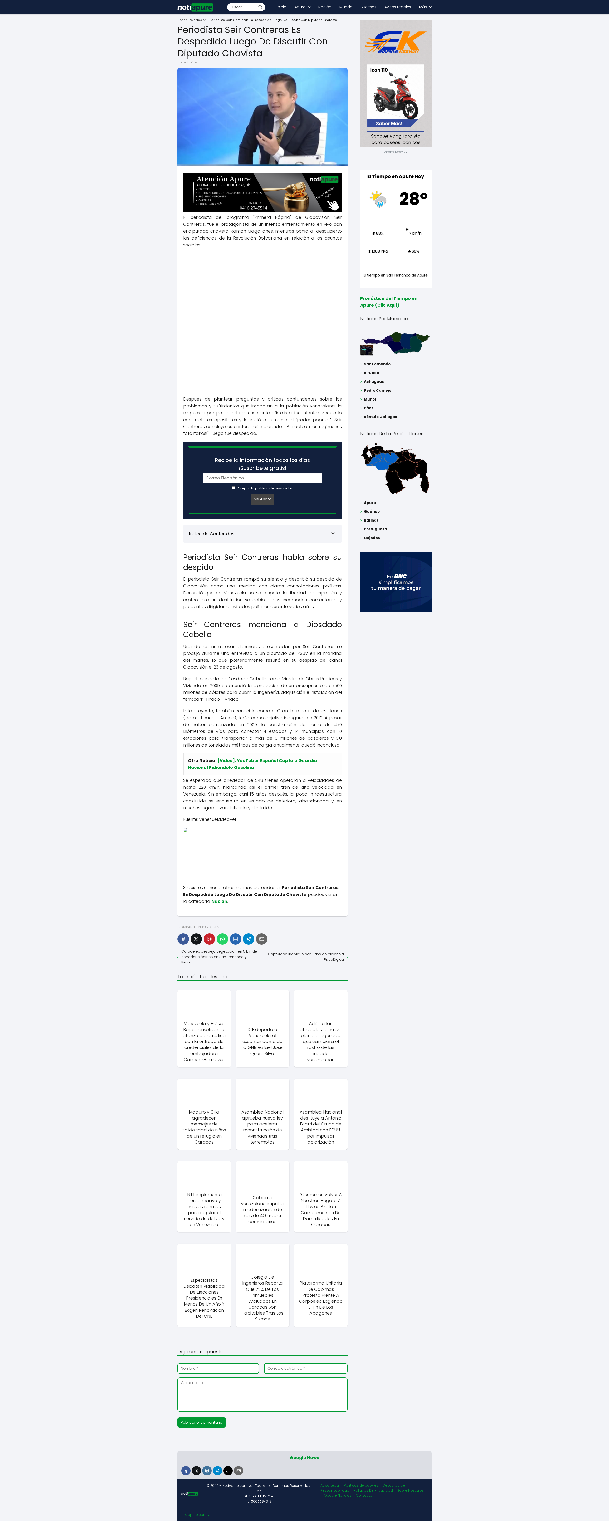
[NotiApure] (262, 211)
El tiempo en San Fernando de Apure (396, 275)
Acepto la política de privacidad (264, 488)
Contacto (364, 1495)
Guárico (372, 511)
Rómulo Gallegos (380, 416)
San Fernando (377, 364)
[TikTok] (228, 1470)
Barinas (371, 520)
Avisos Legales (397, 7)
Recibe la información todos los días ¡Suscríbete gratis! (262, 464)
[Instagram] (206, 1470)
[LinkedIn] (235, 939)
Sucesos (368, 7)
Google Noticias (337, 1495)
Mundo (346, 7)
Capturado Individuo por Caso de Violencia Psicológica (306, 956)
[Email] (261, 939)
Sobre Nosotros (410, 1490)
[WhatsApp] (222, 939)
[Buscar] (260, 7)
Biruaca (371, 372)
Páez (368, 408)
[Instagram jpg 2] (262, 831)
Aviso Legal (329, 1485)
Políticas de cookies (361, 1485)
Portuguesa (375, 529)
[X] (196, 939)
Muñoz (370, 399)
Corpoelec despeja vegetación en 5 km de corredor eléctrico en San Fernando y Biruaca (219, 957)
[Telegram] (248, 939)
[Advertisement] (262, 286)
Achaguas (374, 381)
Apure (300, 7)
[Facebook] (183, 939)
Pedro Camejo (377, 390)
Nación (324, 7)
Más (423, 7)
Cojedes (372, 537)
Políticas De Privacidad (373, 1490)
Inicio (281, 7)
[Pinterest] (209, 939)
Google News (304, 1458)
